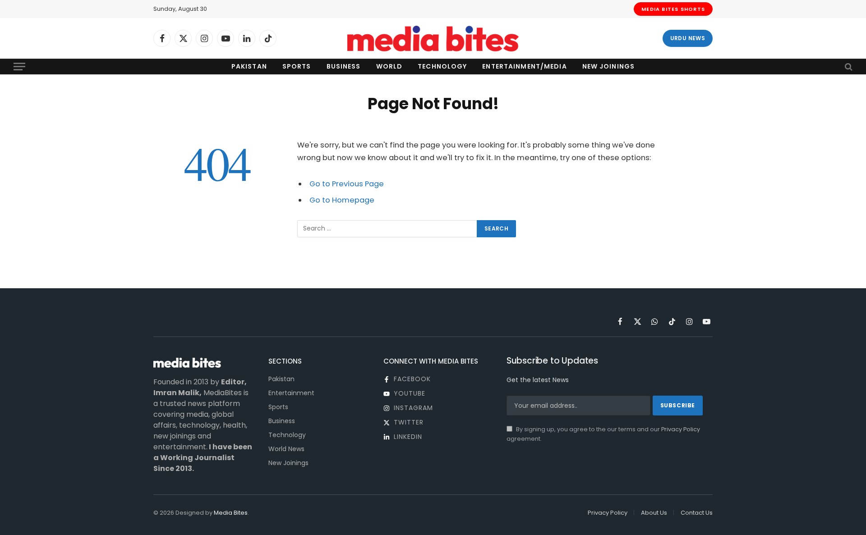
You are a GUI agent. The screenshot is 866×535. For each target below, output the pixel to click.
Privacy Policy (680, 429)
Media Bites (231, 512)
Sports (296, 66)
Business (344, 66)
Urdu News (687, 38)
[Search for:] (387, 228)
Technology (442, 66)
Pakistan (249, 66)
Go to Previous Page (346, 184)
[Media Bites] (433, 38)
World (389, 66)
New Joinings (608, 66)
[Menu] (19, 66)
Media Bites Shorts (673, 9)
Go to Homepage (341, 200)
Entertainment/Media (524, 66)
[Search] (847, 66)
